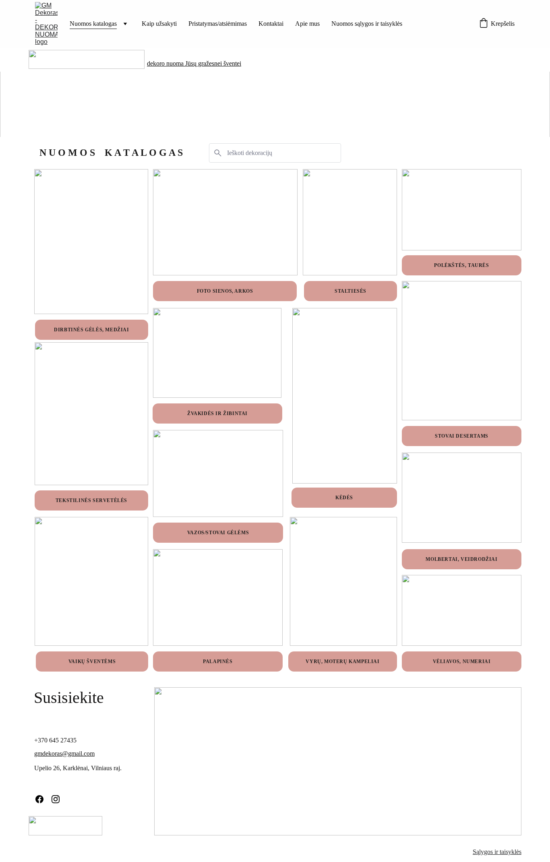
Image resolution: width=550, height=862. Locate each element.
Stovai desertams (461, 436)
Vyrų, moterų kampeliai (342, 661)
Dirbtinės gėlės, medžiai (91, 330)
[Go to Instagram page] (56, 799)
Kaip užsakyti (159, 23)
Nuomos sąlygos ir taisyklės (366, 23)
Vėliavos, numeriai (462, 661)
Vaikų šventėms (92, 661)
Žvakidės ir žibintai (217, 413)
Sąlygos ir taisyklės (497, 851)
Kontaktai (270, 23)
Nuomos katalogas (93, 23)
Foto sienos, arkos (225, 291)
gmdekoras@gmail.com (64, 753)
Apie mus (307, 23)
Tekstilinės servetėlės (91, 500)
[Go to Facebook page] (39, 799)
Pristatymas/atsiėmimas (217, 23)
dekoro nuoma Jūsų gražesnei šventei (194, 63)
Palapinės (217, 661)
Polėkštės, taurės (461, 265)
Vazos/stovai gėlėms (218, 532)
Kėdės (344, 497)
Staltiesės (350, 291)
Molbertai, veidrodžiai (461, 559)
